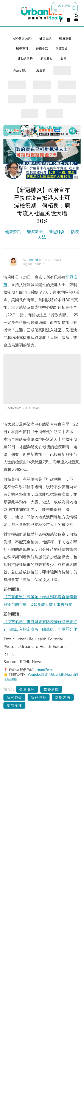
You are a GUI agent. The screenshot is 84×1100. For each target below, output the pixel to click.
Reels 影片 (20, 70)
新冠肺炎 (46, 58)
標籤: (9, 689)
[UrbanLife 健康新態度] (42, 13)
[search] (76, 16)
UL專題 (41, 70)
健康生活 (42, 48)
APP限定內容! (22, 38)
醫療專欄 (65, 38)
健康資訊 (45, 38)
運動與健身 (25, 58)
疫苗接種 (14, 705)
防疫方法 (62, 697)
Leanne (33, 259)
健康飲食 (62, 48)
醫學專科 (22, 48)
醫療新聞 (35, 231)
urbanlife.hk (44, 670)
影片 (64, 58)
